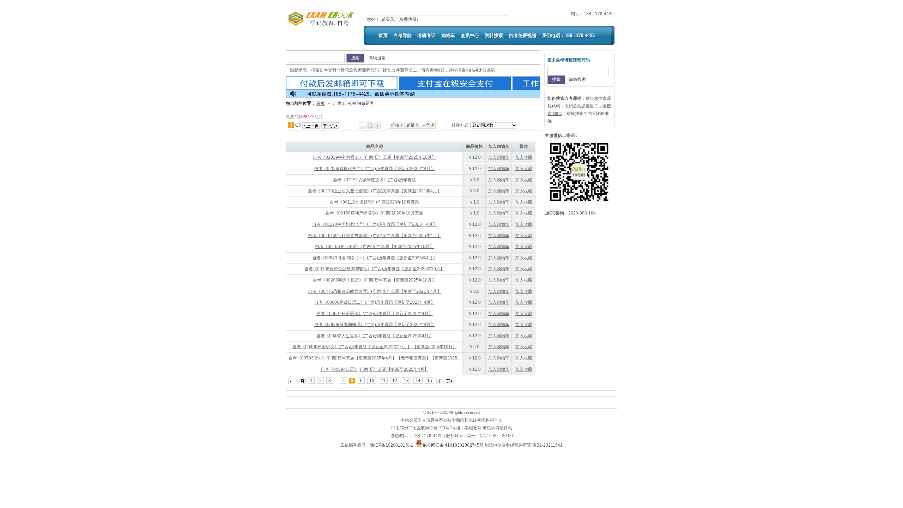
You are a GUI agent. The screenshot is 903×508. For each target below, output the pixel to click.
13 (406, 380)
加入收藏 (523, 157)
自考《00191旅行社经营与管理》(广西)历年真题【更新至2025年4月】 (374, 235)
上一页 (311, 125)
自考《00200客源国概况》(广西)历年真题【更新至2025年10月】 (374, 280)
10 (371, 380)
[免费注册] (408, 19)
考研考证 (426, 35)
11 (383, 380)
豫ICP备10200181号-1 (391, 445)
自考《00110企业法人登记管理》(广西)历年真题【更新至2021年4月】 (374, 190)
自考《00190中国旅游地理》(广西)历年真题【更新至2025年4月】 (374, 224)
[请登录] (388, 19)
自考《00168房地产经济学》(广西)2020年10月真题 (374, 213)
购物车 (448, 35)
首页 (383, 35)
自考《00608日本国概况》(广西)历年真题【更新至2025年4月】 (374, 324)
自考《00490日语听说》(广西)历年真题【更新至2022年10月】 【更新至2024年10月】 (374, 346)
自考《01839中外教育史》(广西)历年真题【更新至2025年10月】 (374, 157)
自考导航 (402, 35)
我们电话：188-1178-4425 (568, 35)
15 (429, 380)
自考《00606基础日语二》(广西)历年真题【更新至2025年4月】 (374, 302)
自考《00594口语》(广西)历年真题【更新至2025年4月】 (375, 369)
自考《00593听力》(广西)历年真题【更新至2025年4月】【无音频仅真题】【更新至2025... (374, 358)
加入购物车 (498, 157)
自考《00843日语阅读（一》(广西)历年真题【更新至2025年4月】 (374, 257)
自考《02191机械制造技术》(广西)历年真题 (374, 179)
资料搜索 (494, 35)
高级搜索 (377, 57)
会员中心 (470, 35)
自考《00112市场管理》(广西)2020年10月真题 (374, 202)
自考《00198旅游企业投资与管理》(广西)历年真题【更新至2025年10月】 (374, 268)
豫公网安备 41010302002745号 (453, 445)
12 (394, 380)
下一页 (330, 125)
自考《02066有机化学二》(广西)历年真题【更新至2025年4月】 (374, 168)
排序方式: (460, 125)
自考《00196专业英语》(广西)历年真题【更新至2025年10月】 (374, 246)
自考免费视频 (522, 35)
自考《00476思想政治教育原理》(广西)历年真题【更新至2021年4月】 (374, 291)
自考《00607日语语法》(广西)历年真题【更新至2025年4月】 (374, 313)
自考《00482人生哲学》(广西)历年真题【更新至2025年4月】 (374, 335)
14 (418, 380)
